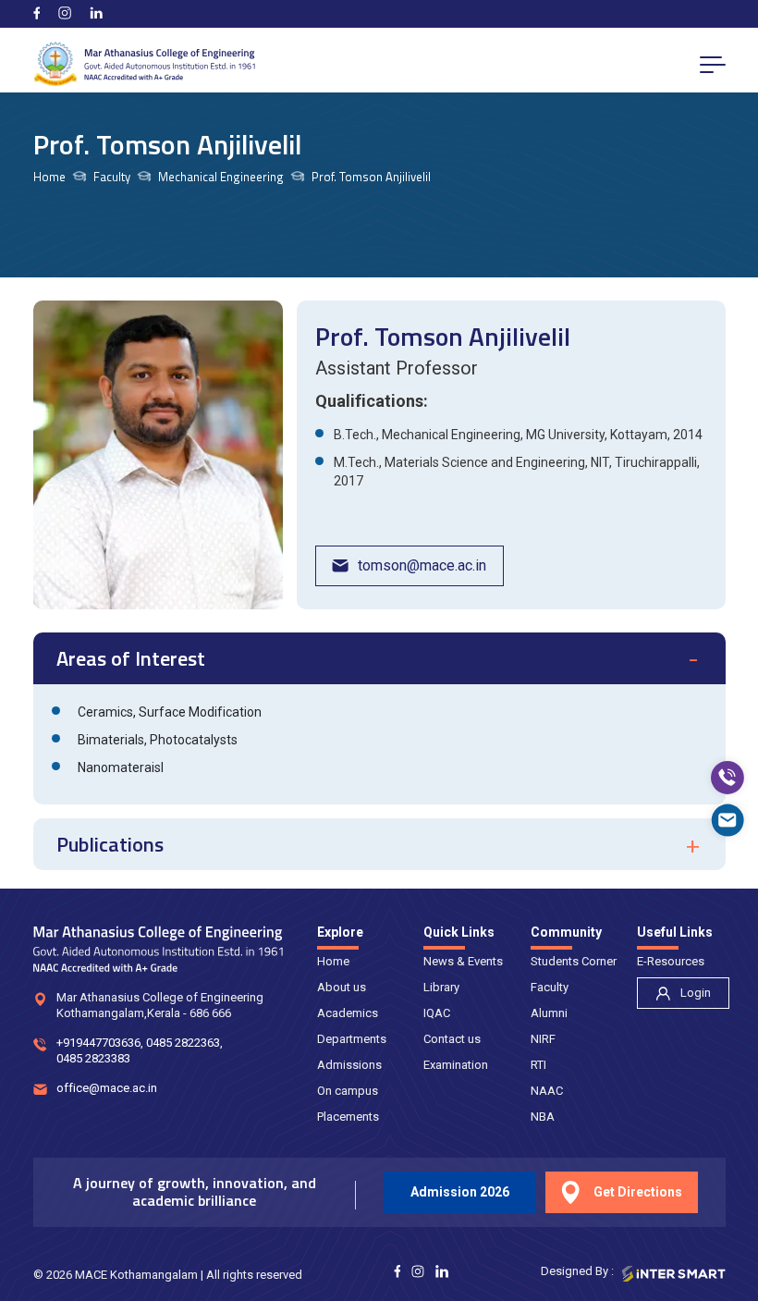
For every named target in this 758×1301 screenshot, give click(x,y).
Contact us (452, 1039)
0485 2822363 (183, 1042)
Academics (347, 1013)
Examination (455, 1065)
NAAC (547, 1091)
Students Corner (574, 961)
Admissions (349, 1065)
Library (441, 987)
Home (49, 177)
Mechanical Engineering (221, 177)
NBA (543, 1116)
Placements (348, 1116)
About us (341, 987)
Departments (351, 1039)
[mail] (727, 820)
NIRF (543, 1039)
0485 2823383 (93, 1058)
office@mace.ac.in (106, 1088)
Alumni (549, 1013)
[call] (727, 777)
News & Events (463, 961)
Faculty (549, 987)
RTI (538, 1065)
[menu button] (713, 64)
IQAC (436, 1013)
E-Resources (670, 961)
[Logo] (144, 64)
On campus (347, 1091)
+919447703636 (98, 1042)
